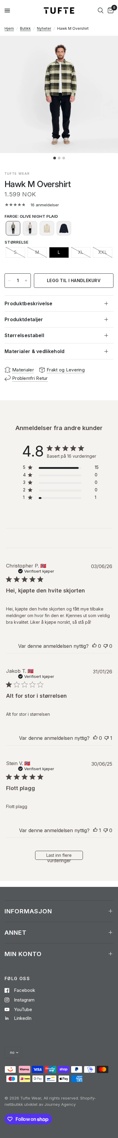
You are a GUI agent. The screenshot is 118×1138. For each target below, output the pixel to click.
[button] (13, 228)
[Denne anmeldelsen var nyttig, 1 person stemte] (95, 831)
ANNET (16, 932)
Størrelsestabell (24, 335)
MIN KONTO (23, 954)
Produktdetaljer (24, 319)
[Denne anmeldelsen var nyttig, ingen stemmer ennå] (94, 646)
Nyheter (44, 28)
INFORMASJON (28, 911)
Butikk (25, 28)
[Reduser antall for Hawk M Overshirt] (9, 281)
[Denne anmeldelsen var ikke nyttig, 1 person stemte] (106, 738)
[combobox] (101, 10)
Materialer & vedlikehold (35, 351)
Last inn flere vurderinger (59, 856)
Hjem (9, 28)
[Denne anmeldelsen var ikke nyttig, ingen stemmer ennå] (105, 646)
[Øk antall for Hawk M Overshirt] (26, 281)
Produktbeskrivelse (29, 303)
